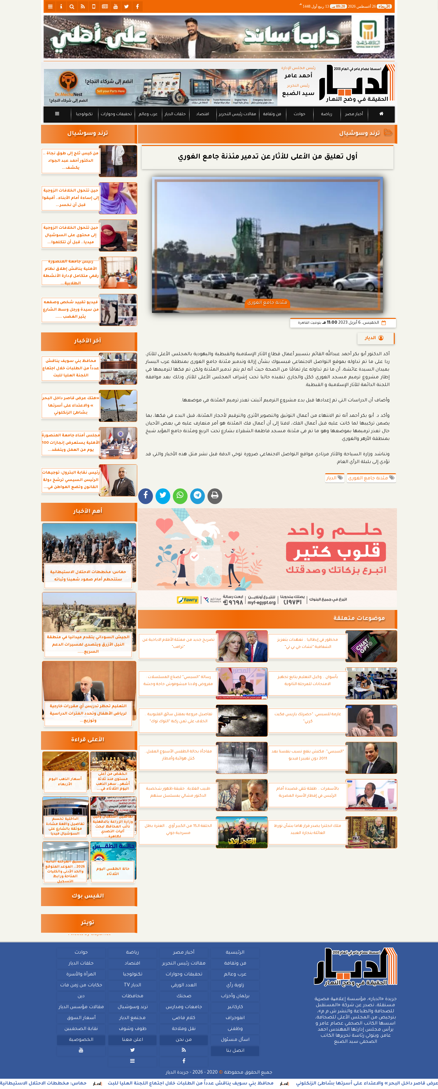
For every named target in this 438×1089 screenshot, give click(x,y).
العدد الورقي (184, 985)
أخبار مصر (354, 114)
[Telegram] (197, 496)
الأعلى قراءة (87, 740)
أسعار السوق (81, 1018)
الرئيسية (235, 953)
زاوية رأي (235, 985)
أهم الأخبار (87, 512)
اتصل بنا (235, 1051)
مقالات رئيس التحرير (237, 114)
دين (81, 996)
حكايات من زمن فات (81, 985)
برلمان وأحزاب (235, 996)
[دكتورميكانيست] (160, 87)
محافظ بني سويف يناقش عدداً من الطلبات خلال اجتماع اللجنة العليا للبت (234, 1083)
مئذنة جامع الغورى (368, 478)
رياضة (326, 114)
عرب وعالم (148, 114)
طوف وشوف (132, 1029)
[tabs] (50, 6)
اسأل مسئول (235, 1040)
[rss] (83, 6)
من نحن (184, 1040)
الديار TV (132, 985)
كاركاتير (235, 1007)
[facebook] (137, 6)
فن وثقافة (272, 114)
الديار (370, 338)
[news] (105, 6)
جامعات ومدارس (184, 1007)
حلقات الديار (175, 114)
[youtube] (116, 6)
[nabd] (94, 6)
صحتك (183, 996)
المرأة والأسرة (81, 974)
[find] (72, 6)
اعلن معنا (132, 1040)
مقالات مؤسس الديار (81, 1007)
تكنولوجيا (84, 114)
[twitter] (127, 6)
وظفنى (234, 1029)
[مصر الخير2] (267, 557)
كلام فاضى (183, 1018)
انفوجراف (235, 1018)
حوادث (299, 114)
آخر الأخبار (87, 342)
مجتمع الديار (132, 1018)
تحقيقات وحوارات (115, 114)
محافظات (132, 996)
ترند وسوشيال (359, 134)
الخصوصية (81, 1040)
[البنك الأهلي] (219, 36)
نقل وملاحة (184, 1029)
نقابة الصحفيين (81, 1029)
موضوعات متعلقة (359, 619)
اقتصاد (202, 114)
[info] (61, 6)
